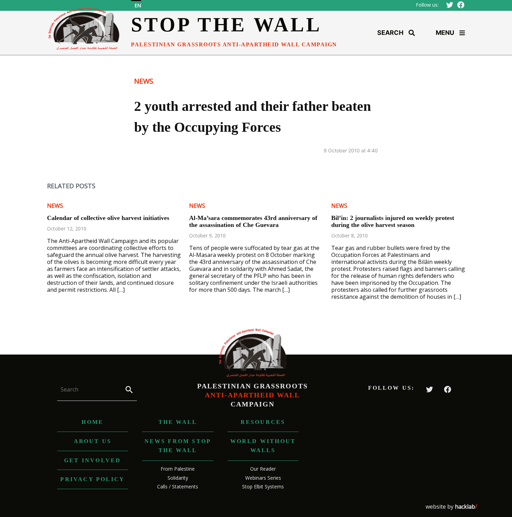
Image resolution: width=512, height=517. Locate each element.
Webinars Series (263, 477)
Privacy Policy (92, 479)
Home (92, 422)
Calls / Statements (177, 486)
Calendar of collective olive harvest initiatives (108, 217)
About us (93, 441)
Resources (263, 422)
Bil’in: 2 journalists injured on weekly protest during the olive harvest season (392, 221)
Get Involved (92, 460)
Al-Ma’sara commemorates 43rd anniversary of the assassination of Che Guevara (253, 221)
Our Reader (263, 468)
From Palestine (178, 468)
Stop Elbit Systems (263, 486)
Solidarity (178, 477)
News (143, 81)
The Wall (177, 422)
